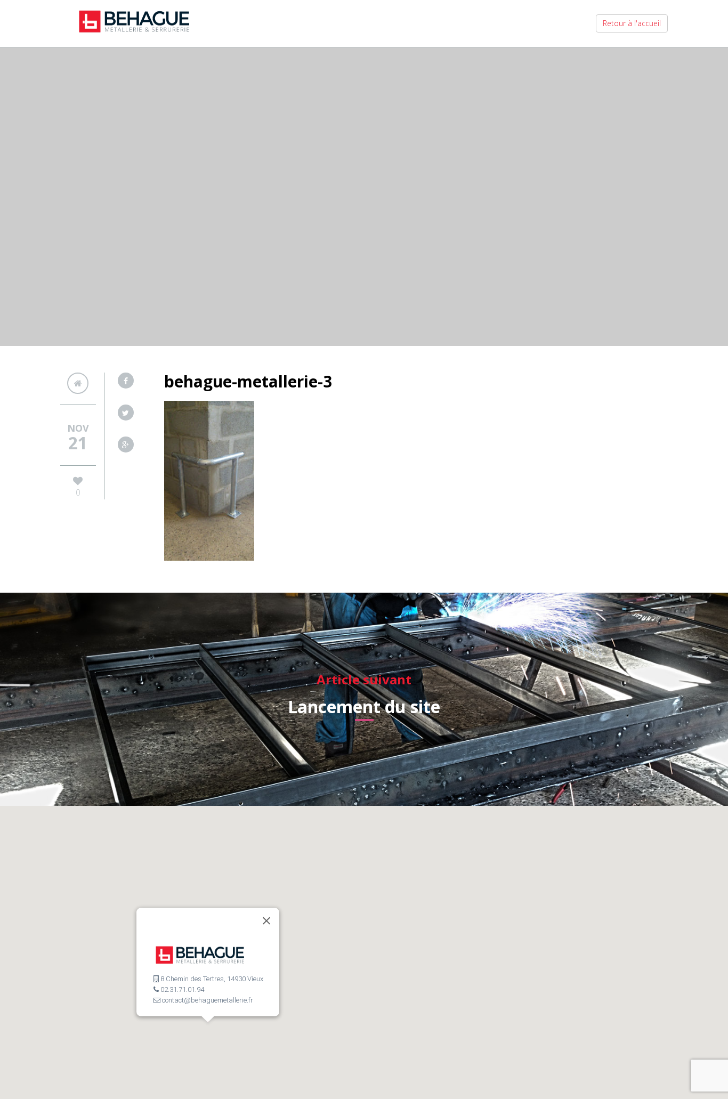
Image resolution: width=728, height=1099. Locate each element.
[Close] (266, 921)
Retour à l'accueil (632, 23)
